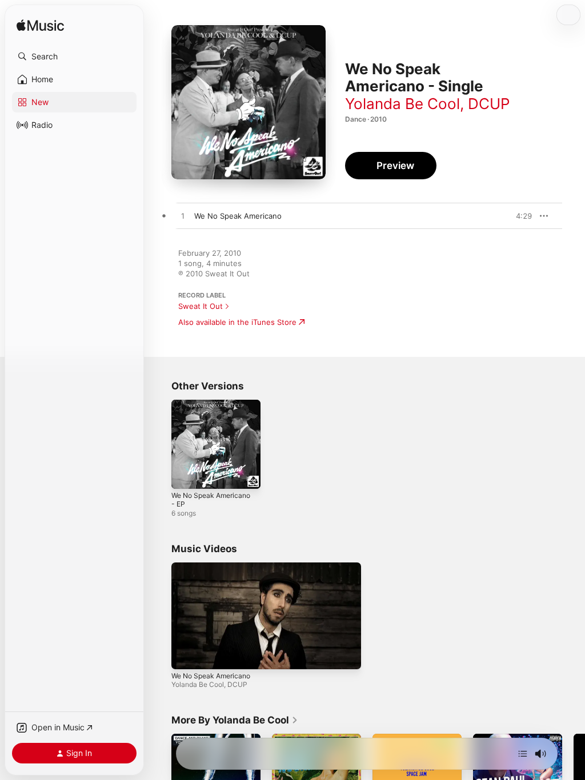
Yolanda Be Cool (402, 103)
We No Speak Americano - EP (210, 499)
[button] (74, 56)
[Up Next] (523, 754)
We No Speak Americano (210, 676)
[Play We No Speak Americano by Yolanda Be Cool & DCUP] (182, 216)
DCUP (489, 103)
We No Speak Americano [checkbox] (238, 215)
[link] (234, 720)
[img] (40, 26)
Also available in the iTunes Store (237, 322)
